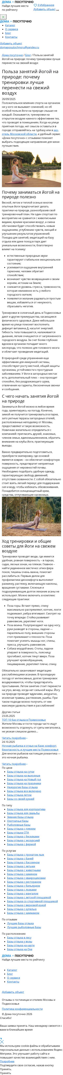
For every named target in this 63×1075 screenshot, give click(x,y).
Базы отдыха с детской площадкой (29, 897)
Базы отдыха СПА (18, 832)
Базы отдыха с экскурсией (23, 840)
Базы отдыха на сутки (20, 771)
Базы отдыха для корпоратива (26, 809)
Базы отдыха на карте (21, 945)
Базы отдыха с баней (20, 858)
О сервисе (11, 29)
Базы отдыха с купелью (22, 909)
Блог (8, 33)
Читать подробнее (14, 738)
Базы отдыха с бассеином (23, 862)
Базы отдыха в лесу (19, 937)
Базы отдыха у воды (19, 941)
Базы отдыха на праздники (24, 783)
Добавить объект (44, 9)
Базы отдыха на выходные (23, 775)
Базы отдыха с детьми (21, 866)
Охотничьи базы (17, 821)
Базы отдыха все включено (24, 791)
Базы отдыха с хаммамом (23, 913)
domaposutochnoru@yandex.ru (19, 47)
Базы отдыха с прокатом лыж (25, 854)
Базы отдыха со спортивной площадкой (32, 901)
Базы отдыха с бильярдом (23, 886)
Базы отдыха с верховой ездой (26, 905)
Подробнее (7, 1061)
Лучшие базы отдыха (20, 923)
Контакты (11, 37)
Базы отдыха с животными (24, 870)
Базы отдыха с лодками (22, 889)
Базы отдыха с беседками (23, 836)
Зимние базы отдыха (20, 817)
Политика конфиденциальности (22, 1009)
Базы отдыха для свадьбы (23, 813)
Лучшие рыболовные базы (24, 927)
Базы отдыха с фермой (21, 844)
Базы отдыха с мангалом (22, 893)
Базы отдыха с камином (22, 874)
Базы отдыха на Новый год (24, 779)
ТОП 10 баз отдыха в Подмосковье (24, 720)
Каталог (10, 25)
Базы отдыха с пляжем (21, 828)
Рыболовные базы (18, 825)
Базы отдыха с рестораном (24, 882)
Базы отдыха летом (19, 795)
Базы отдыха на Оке (19, 949)
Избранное (46, 5)
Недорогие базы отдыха (22, 787)
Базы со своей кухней (20, 799)
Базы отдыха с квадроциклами (26, 878)
